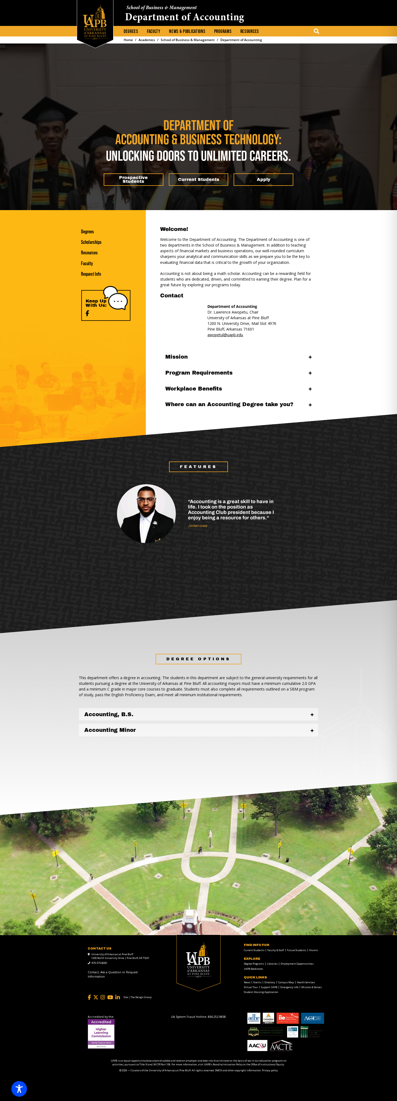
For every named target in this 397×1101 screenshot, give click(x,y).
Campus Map (286, 982)
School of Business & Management (161, 8)
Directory (269, 982)
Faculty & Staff (275, 950)
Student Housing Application (261, 992)
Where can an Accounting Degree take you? (229, 404)
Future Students (296, 950)
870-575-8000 (99, 963)
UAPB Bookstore (253, 969)
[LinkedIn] (117, 997)
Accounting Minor (110, 730)
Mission (176, 357)
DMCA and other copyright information (238, 1070)
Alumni (313, 950)
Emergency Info (289, 987)
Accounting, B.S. (108, 714)
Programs (223, 31)
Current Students (254, 950)
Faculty (153, 31)
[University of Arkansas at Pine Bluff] (95, 21)
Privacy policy (270, 1070)
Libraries (272, 963)
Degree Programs (254, 963)
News (247, 982)
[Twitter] (95, 997)
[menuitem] (131, 31)
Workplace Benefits (193, 389)
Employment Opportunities (297, 963)
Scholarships (91, 242)
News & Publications (187, 31)
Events (257, 982)
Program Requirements (199, 373)
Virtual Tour (251, 987)
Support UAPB (269, 987)
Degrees (131, 31)
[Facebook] (87, 313)
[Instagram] (102, 997)
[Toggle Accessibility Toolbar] (19, 1088)
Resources (249, 31)
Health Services (306, 982)
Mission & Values (311, 987)
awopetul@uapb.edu (225, 334)
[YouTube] (110, 997)
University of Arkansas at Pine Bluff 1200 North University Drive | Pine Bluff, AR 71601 (120, 956)
